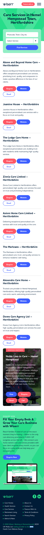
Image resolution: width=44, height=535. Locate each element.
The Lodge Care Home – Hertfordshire (17, 139)
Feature (28, 4)
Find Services (22, 47)
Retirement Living (11, 512)
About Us (28, 503)
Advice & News (10, 518)
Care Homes (9, 503)
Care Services (9, 509)
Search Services (10, 515)
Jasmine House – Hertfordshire (21, 104)
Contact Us (29, 506)
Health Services (10, 506)
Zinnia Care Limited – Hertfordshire (15, 178)
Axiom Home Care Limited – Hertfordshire (19, 214)
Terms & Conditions (31, 512)
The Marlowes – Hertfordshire (20, 247)
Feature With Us (30, 509)
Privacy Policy (29, 515)
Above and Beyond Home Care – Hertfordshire (21, 64)
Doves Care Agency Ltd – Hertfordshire (17, 318)
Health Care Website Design (13, 529)
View (11, 394)
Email (9, 94)
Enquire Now (11, 457)
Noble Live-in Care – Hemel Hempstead (22, 358)
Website (23, 88)
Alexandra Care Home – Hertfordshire (16, 281)
